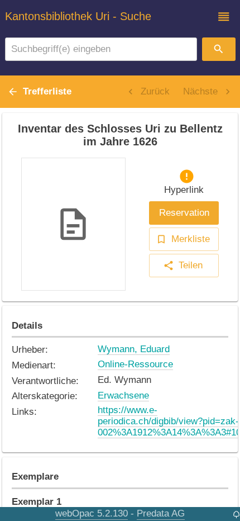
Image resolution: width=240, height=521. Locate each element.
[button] (224, 17)
